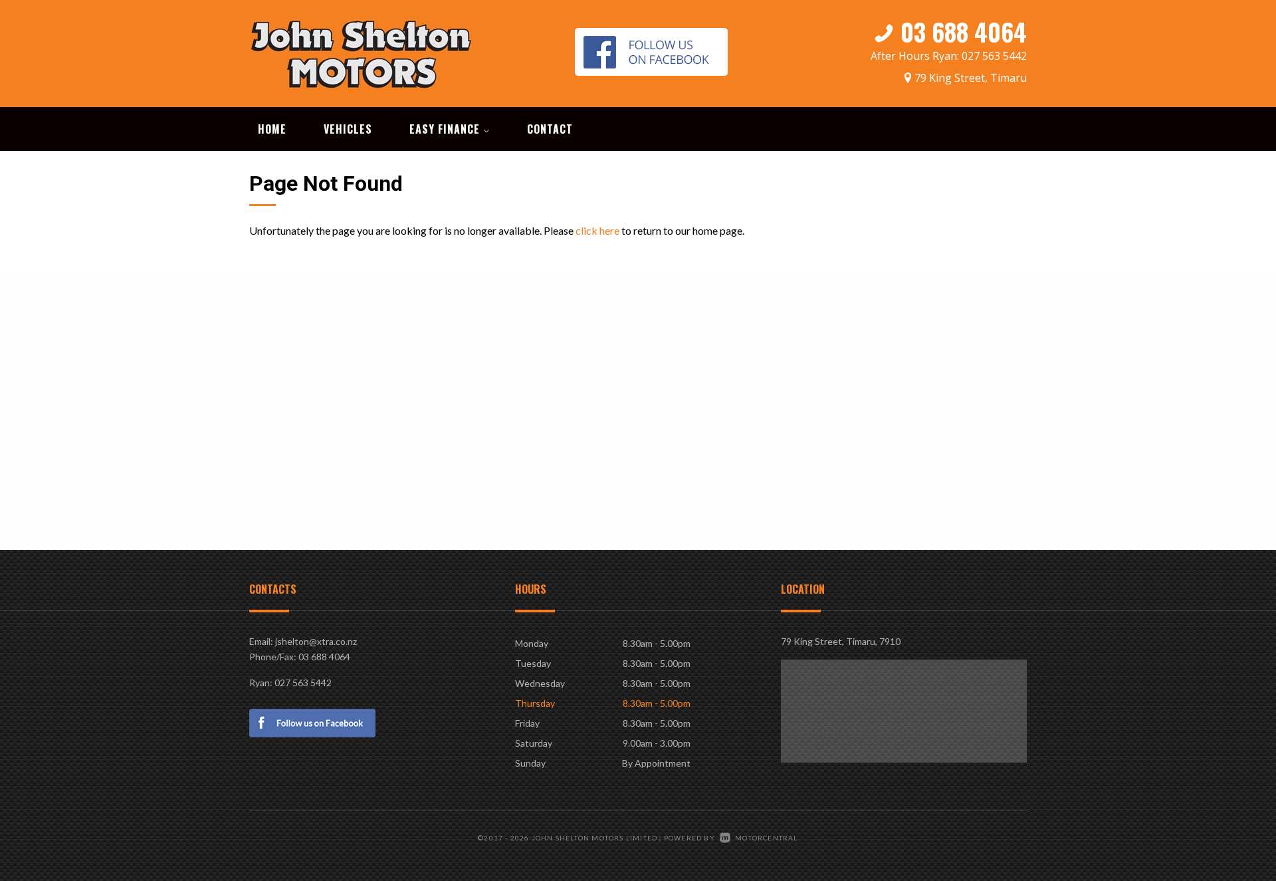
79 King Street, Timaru (970, 77)
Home (272, 129)
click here (597, 230)
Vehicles (348, 129)
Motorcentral (766, 838)
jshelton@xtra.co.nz (316, 641)
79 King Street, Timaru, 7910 (841, 641)
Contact (550, 129)
